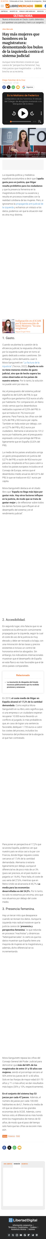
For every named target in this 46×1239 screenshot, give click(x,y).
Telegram (32, 1235)
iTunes (36, 1235)
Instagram (16, 1235)
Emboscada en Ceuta (16, 1)
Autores (31, 1229)
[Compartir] (4, 87)
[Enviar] (13, 87)
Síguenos (29, 87)
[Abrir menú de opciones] (41, 113)
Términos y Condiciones (18, 1227)
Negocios (40, 11)
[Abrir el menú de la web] (3, 6)
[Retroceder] (14, 113)
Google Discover (24, 1235)
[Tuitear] (8, 87)
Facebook (8, 1235)
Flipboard (28, 1235)
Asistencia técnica (18, 1229)
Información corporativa (22, 1225)
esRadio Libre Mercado (27, 11)
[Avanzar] (32, 113)
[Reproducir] (23, 113)
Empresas (4, 11)
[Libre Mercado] (19, 6)
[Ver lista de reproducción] (40, 122)
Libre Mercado (7, 29)
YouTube (20, 1235)
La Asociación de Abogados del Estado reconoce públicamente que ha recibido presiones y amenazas (23, 684)
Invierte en (13, 11)
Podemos (11, 1136)
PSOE (18, 1136)
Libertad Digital (23, 1220)
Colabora (38, 6)
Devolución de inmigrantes (33, 1)
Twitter (12, 1235)
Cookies (33, 1227)
